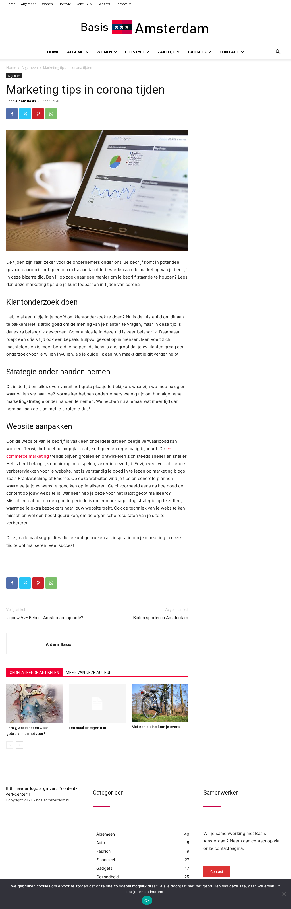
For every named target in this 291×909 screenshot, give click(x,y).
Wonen (47, 4)
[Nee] (284, 894)
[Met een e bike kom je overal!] (160, 703)
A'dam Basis (25, 101)
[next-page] (19, 745)
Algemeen (29, 4)
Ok (146, 900)
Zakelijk (82, 4)
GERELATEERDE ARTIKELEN (34, 672)
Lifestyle (64, 4)
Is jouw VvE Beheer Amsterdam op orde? (44, 617)
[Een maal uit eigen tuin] (97, 703)
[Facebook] (12, 113)
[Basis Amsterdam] (145, 27)
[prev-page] (9, 745)
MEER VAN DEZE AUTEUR (89, 672)
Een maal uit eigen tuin (87, 728)
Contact (121, 4)
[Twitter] (25, 113)
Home (11, 4)
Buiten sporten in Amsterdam (160, 617)
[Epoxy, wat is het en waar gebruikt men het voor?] (34, 703)
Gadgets (103, 4)
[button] (278, 52)
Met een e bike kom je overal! (157, 727)
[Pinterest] (38, 113)
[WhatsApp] (51, 113)
